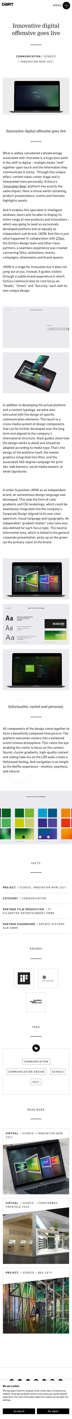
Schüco (58, 1071)
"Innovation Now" (15, 186)
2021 (36, 1081)
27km (60, 238)
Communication (36, 1061)
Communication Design (26, 1071)
